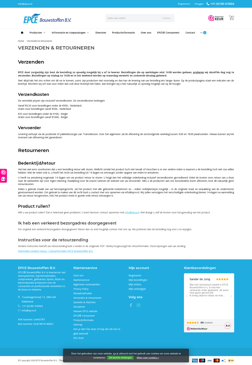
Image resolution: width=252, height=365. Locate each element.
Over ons (146, 32)
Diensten (100, 32)
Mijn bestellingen (138, 280)
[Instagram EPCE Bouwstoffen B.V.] (139, 305)
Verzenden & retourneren (39, 41)
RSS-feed (78, 338)
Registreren (184, 3)
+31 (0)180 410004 (222, 4)
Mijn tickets (135, 284)
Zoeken (167, 18)
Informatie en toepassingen (69, 32)
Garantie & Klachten (84, 302)
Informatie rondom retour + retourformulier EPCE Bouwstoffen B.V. (55, 251)
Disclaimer (79, 306)
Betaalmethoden (82, 293)
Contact (190, 32)
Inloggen (199, 3)
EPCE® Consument (168, 32)
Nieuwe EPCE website (85, 311)
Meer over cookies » (148, 357)
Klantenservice (81, 280)
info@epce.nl (132, 212)
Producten (36, 32)
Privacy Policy (80, 288)
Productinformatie (123, 32)
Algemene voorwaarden (86, 284)
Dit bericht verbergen (120, 357)
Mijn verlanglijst (137, 288)
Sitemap (77, 324)
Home (21, 41)
